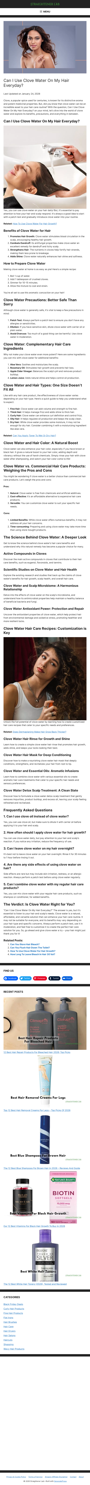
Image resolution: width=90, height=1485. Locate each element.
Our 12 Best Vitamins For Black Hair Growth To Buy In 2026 (34, 1226)
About (81, 1477)
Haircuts (8, 1340)
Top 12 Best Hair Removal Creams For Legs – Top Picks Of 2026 (37, 1110)
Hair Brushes (10, 1322)
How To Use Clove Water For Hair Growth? (35, 223)
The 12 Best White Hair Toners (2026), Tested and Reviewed (35, 1284)
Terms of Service (35, 1477)
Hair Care (8, 1326)
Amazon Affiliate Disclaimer (56, 1477)
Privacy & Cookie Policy (16, 1477)
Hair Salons (9, 1335)
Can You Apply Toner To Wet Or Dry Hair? (34, 435)
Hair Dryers (9, 1331)
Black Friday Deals (13, 1304)
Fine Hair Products (13, 1313)
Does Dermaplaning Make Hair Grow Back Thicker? (39, 732)
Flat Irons (8, 1317)
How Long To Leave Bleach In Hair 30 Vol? (32, 954)
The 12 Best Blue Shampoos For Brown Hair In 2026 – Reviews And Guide (42, 1168)
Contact (73, 1477)
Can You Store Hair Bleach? (25, 944)
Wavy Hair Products (14, 1349)
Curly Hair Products (14, 1308)
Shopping (9, 1344)
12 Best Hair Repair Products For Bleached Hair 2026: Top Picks (37, 1052)
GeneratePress (60, 1481)
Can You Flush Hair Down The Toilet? (30, 947)
